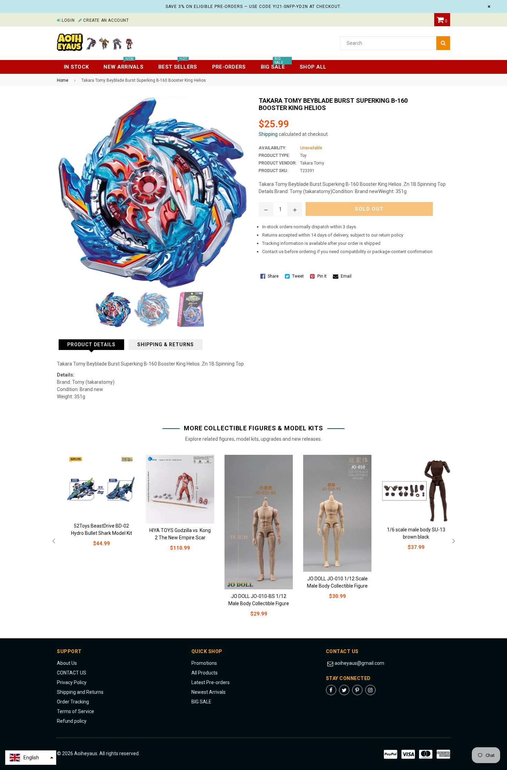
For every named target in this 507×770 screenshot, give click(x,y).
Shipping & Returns (165, 344)
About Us (67, 663)
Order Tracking (73, 701)
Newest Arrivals (208, 692)
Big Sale (273, 65)
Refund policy (72, 721)
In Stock (76, 67)
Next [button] (453, 541)
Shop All (313, 67)
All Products (204, 673)
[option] (96, 506)
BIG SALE (201, 701)
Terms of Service (75, 711)
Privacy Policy (72, 682)
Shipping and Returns (80, 692)
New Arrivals (123, 65)
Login (67, 20)
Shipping (268, 134)
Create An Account (105, 20)
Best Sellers (177, 65)
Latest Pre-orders (210, 682)
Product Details (91, 344)
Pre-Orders (229, 67)
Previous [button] (53, 541)
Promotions (204, 663)
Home (62, 80)
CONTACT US (71, 673)
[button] (30, 757)
